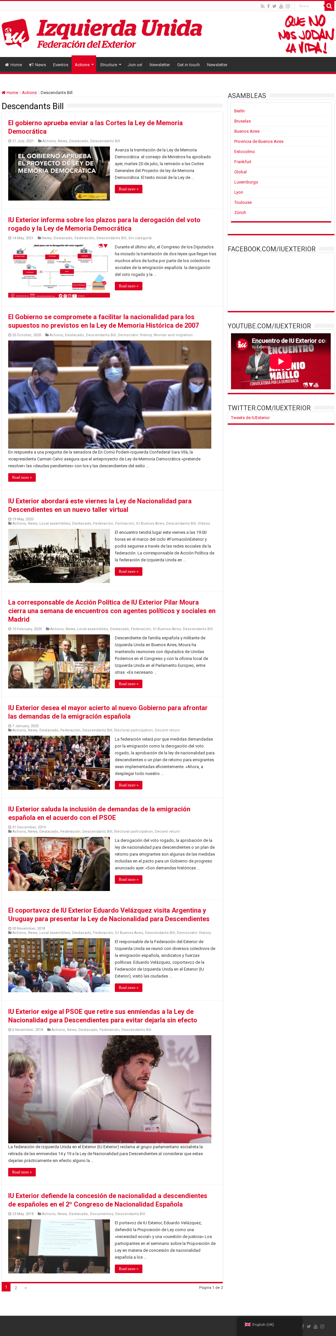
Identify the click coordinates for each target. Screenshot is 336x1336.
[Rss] (262, 6)
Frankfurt (242, 161)
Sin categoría (140, 238)
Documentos (101, 1214)
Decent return (167, 730)
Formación (124, 523)
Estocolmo (244, 151)
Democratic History (135, 335)
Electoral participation (133, 730)
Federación (84, 238)
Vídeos (204, 523)
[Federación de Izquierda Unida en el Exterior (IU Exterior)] (168, 34)
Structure (108, 64)
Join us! (135, 64)
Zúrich (240, 212)
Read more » (128, 189)
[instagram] (287, 6)
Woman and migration (173, 335)
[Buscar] (329, 6)
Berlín (239, 110)
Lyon (238, 192)
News (40, 64)
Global (240, 171)
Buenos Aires (247, 131)
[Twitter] (274, 6)
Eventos (60, 64)
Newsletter (160, 64)
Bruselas (242, 121)
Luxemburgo (246, 182)
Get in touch (188, 64)
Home (16, 64)
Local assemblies (54, 523)
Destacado (78, 141)
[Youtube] (281, 6)
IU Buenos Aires (150, 523)
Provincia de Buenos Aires (259, 141)
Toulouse (243, 202)
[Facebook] (268, 6)
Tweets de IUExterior (250, 417)
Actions (82, 64)
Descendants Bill (105, 141)
